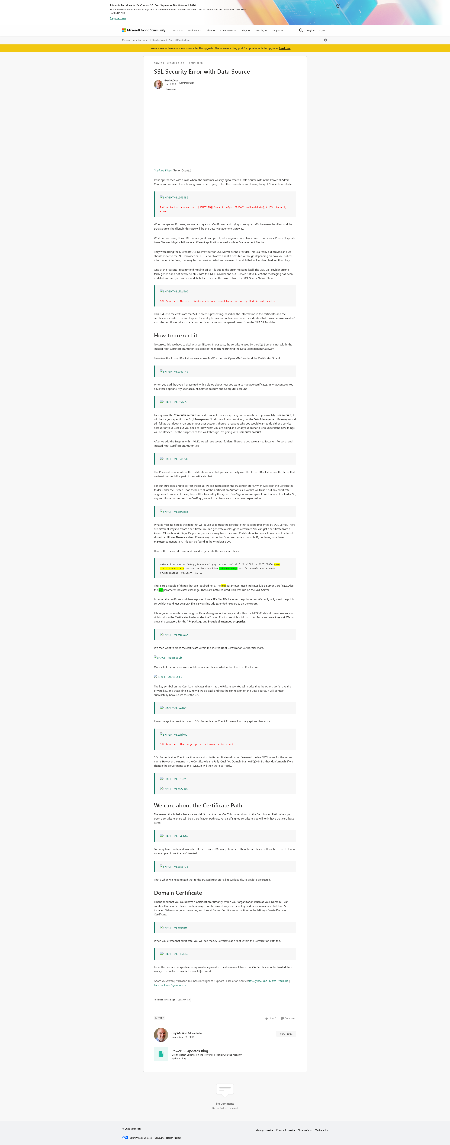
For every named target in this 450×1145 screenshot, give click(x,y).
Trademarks (321, 1129)
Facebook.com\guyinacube (170, 985)
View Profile (286, 1033)
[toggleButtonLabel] (325, 40)
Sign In (322, 30)
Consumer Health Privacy (168, 1137)
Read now (285, 48)
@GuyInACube (258, 981)
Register (311, 30)
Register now (118, 18)
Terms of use (305, 1129)
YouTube (283, 981)
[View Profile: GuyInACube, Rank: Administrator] (158, 84)
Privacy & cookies (285, 1129)
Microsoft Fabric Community (135, 40)
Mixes (272, 981)
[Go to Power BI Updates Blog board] (161, 1054)
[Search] (301, 30)
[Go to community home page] (143, 30)
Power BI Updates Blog (179, 40)
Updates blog (158, 40)
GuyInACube (171, 80)
